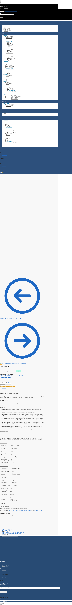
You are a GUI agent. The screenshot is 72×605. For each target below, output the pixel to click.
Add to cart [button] (7, 531)
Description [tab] (4, 388)
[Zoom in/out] (0, 603)
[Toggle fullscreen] (1, 603)
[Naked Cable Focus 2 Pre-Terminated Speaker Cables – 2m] (23, 532)
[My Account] (1, 12)
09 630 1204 (6, 8)
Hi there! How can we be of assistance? (8, 386)
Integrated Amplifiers (27, 510)
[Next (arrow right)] (1, 604)
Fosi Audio (36, 510)
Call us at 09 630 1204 (4, 161)
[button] (1, 17)
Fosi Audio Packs (16, 510)
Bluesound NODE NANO (6, 530)
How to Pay (4, 564)
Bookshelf (10, 510)
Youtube (3, 167)
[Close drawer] (0, 3)
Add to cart (3, 385)
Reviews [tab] (4, 390)
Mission (40, 510)
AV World (4, 570)
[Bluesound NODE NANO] (23, 522)
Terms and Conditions (6, 565)
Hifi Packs (21, 510)
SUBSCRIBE (4, 592)
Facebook (4, 166)
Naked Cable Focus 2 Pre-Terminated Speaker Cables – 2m (11, 533)
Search (12, 14)
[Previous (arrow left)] (0, 604)
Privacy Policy (5, 566)
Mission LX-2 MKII (6, 377)
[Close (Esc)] (3, 603)
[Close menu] (0, 1)
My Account (4, 155)
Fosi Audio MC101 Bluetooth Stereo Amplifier (12, 376)
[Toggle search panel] (0, 13)
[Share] (2, 603)
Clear (9, 382)
